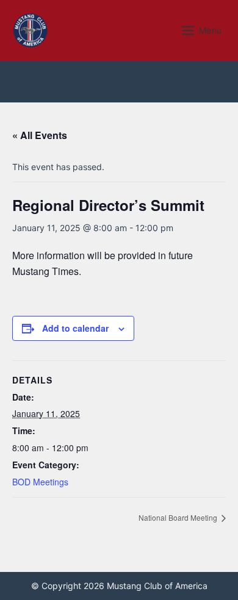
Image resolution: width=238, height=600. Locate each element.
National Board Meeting (179, 517)
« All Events (39, 135)
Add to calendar (75, 328)
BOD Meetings (40, 482)
